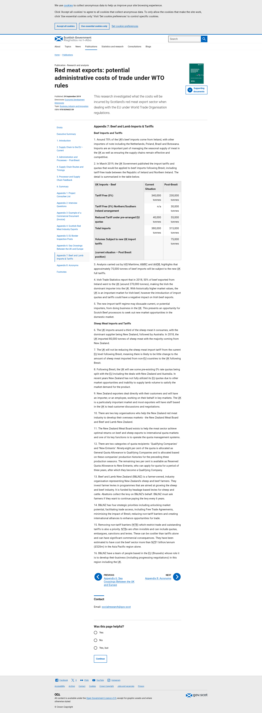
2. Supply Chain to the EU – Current (70, 149)
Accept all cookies (66, 26)
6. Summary (63, 186)
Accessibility (60, 686)
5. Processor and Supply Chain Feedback (68, 178)
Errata (59, 127)
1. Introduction (64, 140)
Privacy (141, 686)
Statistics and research (112, 46)
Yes (101, 632)
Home (57, 55)
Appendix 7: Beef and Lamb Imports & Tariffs (70, 257)
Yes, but (103, 647)
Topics (68, 46)
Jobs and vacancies (125, 686)
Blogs (148, 46)
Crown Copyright (106, 686)
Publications (91, 46)
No (101, 640)
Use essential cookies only (94, 26)
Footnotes (61, 272)
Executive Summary (66, 134)
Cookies (92, 686)
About (57, 46)
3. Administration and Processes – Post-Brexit (68, 159)
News (78, 46)
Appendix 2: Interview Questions (67, 205)
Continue (100, 658)
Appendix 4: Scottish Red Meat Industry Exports (69, 228)
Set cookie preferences (125, 26)
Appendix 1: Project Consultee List (66, 195)
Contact (82, 686)
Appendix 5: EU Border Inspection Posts (67, 237)
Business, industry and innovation (74, 106)
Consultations (134, 46)
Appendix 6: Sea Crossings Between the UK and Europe (70, 247)
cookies (68, 5)
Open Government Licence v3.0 (101, 698)
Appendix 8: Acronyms (67, 265)
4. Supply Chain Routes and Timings (70, 168)
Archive (72, 686)
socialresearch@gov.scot (116, 606)
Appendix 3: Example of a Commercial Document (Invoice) (69, 216)
